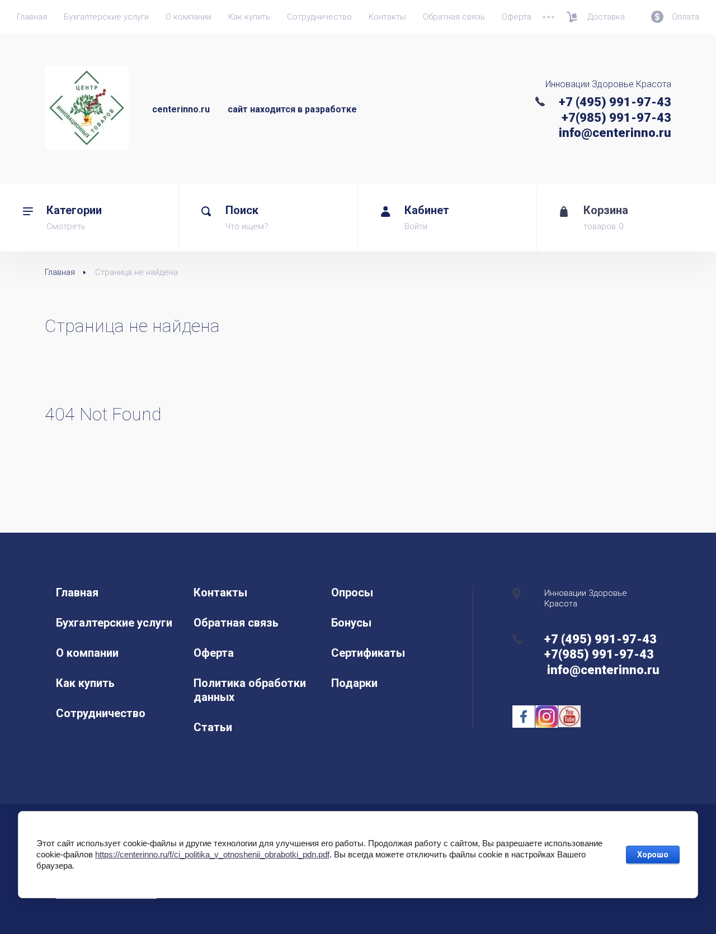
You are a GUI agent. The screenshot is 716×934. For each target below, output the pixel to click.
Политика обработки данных (250, 690)
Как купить (249, 17)
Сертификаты (368, 653)
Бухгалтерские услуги (106, 17)
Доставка (606, 17)
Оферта (516, 17)
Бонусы (351, 622)
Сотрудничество (319, 17)
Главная (32, 17)
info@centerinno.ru (613, 133)
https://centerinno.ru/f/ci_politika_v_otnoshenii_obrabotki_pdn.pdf (212, 854)
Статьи (213, 727)
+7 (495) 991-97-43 (615, 102)
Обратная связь (454, 17)
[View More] (548, 17)
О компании (188, 17)
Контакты (387, 17)
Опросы (352, 592)
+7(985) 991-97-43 (616, 118)
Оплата (685, 17)
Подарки (354, 683)
